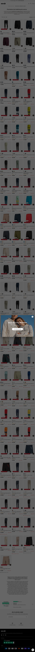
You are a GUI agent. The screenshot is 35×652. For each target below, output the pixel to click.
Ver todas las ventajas (17, 329)
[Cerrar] (32, 317)
